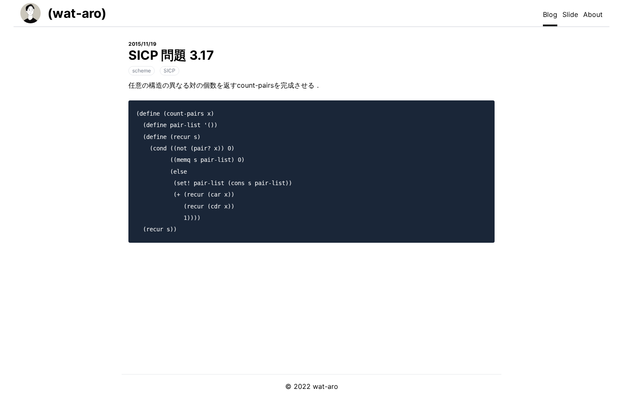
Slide (570, 14)
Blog (550, 14)
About (593, 14)
